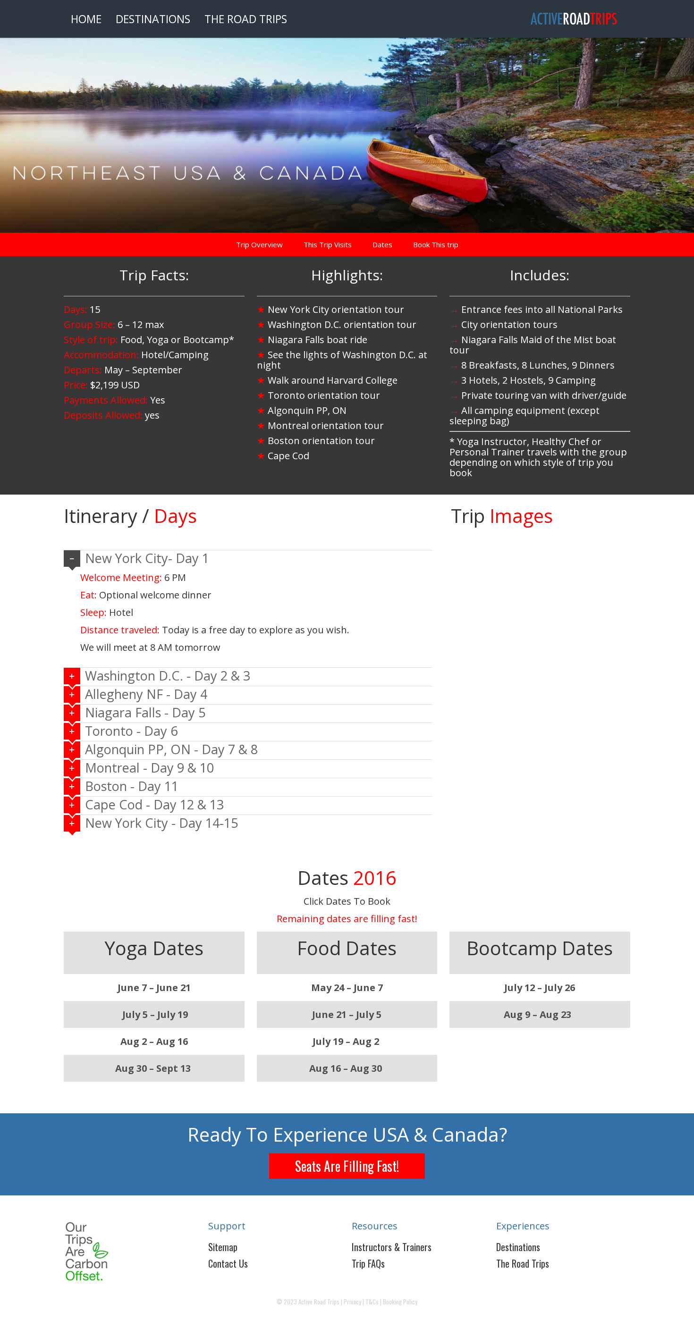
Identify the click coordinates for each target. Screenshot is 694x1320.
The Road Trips (522, 1263)
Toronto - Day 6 (131, 731)
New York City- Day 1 (147, 558)
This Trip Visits (328, 244)
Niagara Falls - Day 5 (145, 712)
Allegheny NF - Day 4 (146, 694)
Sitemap (222, 1247)
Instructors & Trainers (392, 1247)
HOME (86, 18)
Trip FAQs (368, 1263)
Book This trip (435, 244)
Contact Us (228, 1263)
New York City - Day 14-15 (161, 823)
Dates (382, 244)
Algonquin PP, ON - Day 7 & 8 (171, 749)
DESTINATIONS (153, 18)
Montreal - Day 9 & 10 (149, 767)
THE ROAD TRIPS (245, 18)
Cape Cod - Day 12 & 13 (154, 804)
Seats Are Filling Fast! (347, 1166)
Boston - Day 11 (131, 786)
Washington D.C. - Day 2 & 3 (167, 675)
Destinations (518, 1247)
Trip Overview (259, 244)
